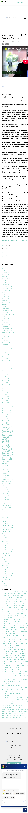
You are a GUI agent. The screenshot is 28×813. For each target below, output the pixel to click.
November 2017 (7, 455)
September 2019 (7, 413)
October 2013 (6, 553)
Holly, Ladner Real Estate (10, 645)
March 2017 (6, 471)
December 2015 (7, 501)
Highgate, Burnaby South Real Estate (14, 643)
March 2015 (6, 519)
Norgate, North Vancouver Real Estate (15, 675)
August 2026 (6, 268)
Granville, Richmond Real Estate (13, 635)
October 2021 (6, 371)
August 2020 (6, 393)
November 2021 (7, 369)
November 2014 (7, 527)
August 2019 (6, 415)
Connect (20, 2)
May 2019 (5, 421)
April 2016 (5, 493)
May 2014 (5, 539)
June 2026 (5, 272)
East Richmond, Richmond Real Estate (14, 623)
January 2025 (7, 306)
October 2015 (6, 505)
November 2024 (7, 310)
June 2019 (5, 419)
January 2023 (7, 347)
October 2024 (7, 312)
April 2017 (5, 469)
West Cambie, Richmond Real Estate (14, 711)
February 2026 (7, 280)
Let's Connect (14, 763)
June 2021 (5, 379)
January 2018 (6, 451)
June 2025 (6, 296)
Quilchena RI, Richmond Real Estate (14, 681)
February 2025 (7, 304)
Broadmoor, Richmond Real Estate (13, 605)
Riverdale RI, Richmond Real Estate (13, 685)
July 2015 (5, 511)
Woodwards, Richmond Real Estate (14, 717)
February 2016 (7, 497)
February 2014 (7, 545)
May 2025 (5, 298)
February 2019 (7, 427)
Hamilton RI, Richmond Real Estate (13, 637)
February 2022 (7, 363)
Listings (4, 255)
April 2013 (5, 565)
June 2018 (5, 441)
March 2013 (6, 567)
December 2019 (7, 407)
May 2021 (5, 381)
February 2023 (7, 345)
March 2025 (6, 302)
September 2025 (8, 290)
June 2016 (5, 489)
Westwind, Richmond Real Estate (13, 715)
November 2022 (7, 349)
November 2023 (7, 329)
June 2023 (5, 337)
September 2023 (8, 333)
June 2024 (5, 318)
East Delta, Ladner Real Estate (12, 621)
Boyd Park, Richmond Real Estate (13, 595)
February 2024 (7, 326)
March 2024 (6, 324)
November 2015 (7, 503)
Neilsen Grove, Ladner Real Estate (13, 673)
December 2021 (7, 367)
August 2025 (6, 292)
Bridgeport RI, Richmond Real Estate (14, 599)
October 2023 (7, 330)
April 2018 (5, 445)
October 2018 (6, 433)
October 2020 (7, 389)
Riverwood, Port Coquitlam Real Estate (15, 687)
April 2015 (5, 517)
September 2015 (7, 507)
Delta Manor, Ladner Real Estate (13, 613)
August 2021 (6, 375)
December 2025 (7, 284)
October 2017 (6, 457)
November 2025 (7, 286)
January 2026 (7, 282)
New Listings (6, 257)
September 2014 (7, 531)
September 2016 (7, 483)
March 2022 (6, 361)
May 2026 (5, 274)
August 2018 (6, 437)
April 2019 (5, 423)
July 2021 (5, 377)
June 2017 (5, 465)
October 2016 (6, 481)
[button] (7, 733)
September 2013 (7, 555)
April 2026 (5, 276)
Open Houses (6, 259)
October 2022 (7, 351)
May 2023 (5, 339)
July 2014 (5, 535)
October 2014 (6, 529)
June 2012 (5, 585)
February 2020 (7, 405)
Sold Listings (6, 261)
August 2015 (6, 509)
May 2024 (5, 320)
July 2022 (5, 353)
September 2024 (8, 314)
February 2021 (7, 387)
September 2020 (8, 391)
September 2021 (7, 373)
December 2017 (7, 453)
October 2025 (7, 288)
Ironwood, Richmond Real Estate (13, 647)
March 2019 (6, 425)
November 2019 (7, 409)
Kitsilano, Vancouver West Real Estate (15, 649)
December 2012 (7, 573)
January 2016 (6, 499)
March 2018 (6, 447)
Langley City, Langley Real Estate (13, 655)
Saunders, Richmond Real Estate (13, 691)
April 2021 (5, 383)
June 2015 (5, 513)
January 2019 (6, 429)
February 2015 (7, 521)
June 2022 (5, 355)
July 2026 (5, 270)
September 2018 (7, 435)
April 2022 (5, 359)
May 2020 (5, 399)
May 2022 (5, 357)
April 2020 (6, 401)
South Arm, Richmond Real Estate (13, 693)
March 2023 (6, 343)
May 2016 (5, 491)
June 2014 (5, 537)
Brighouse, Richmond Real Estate (13, 603)
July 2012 (5, 583)
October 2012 (6, 577)
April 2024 (5, 322)
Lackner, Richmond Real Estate (12, 651)
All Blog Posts (6, 251)
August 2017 (6, 461)
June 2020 (6, 397)
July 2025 (5, 294)
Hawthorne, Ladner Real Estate (12, 641)
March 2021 (6, 385)
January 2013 (6, 571)
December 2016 (7, 477)
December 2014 (7, 525)
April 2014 (5, 541)
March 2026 (6, 278)
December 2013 (7, 549)
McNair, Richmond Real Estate (12, 663)
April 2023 (5, 341)
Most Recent (6, 266)
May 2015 (5, 515)
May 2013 (5, 563)
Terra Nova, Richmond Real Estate (13, 705)
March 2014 (6, 543)
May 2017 (5, 467)
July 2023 (5, 334)
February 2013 (7, 569)
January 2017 (6, 475)
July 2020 (5, 395)
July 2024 (5, 316)
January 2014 (6, 547)
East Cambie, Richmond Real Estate (14, 619)
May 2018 (5, 443)
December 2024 (7, 308)
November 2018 (7, 431)
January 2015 (6, 523)
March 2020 (6, 403)
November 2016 (7, 479)
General (5, 253)
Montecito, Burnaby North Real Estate (14, 667)
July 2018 (5, 439)
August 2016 (6, 485)
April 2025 (5, 300)
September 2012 (7, 579)
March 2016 (6, 495)
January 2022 (7, 365)
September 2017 (7, 459)
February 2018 (7, 449)
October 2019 (6, 411)
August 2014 (6, 533)
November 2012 (7, 575)
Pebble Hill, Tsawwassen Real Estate (14, 679)
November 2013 (7, 551)
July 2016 (5, 487)
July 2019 (5, 417)
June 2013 (5, 561)
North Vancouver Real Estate (11, 677)
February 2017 (7, 473)
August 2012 (6, 581)
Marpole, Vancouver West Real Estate (15, 659)
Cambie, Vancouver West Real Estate (14, 607)
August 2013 (6, 557)
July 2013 (5, 559)
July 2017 (5, 463)
